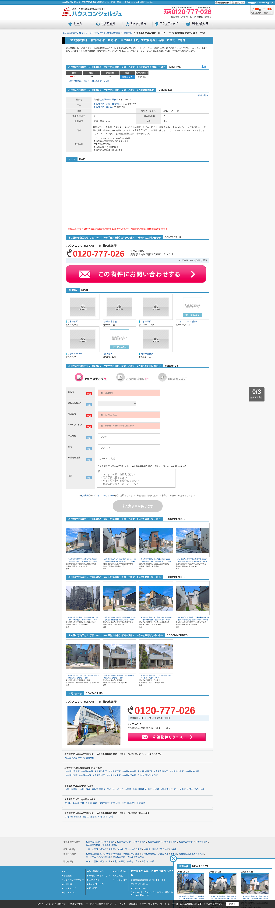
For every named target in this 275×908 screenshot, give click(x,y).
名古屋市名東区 (113, 775)
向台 (116, 99)
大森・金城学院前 (114, 103)
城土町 (182, 789)
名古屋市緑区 (98, 775)
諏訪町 (120, 849)
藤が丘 (93, 817)
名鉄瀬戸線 (99, 103)
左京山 (145, 861)
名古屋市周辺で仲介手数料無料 (79, 758)
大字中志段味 (166, 789)
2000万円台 (94, 880)
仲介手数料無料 (96, 871)
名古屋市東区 (87, 771)
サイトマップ (69, 888)
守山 (176, 789)
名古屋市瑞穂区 (160, 771)
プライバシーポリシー (103, 495)
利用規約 (85, 495)
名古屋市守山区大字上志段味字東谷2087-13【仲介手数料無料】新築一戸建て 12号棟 (255, 898)
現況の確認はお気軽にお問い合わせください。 (90, 81)
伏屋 (108, 861)
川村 (124, 803)
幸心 (196, 789)
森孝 (88, 789)
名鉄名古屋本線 (149, 854)
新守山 (68, 803)
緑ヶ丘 (120, 789)
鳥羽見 (102, 789)
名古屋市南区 (85, 775)
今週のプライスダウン (99, 875)
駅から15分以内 (96, 884)
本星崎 (122, 861)
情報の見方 (203, 95)
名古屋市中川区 (192, 771)
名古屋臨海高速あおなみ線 (191, 854)
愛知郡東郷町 (151, 775)
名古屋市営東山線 (94, 854)
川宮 (118, 803)
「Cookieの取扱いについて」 (190, 904)
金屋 (113, 803)
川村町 (141, 789)
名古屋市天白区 (129, 775)
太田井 (190, 789)
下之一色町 (130, 849)
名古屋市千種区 (72, 771)
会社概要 (67, 875)
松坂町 (156, 789)
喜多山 (109, 107)
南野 (140, 849)
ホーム (66, 871)
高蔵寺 (130, 861)
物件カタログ (69, 892)
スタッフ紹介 (120, 880)
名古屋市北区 (101, 771)
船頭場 (147, 849)
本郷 (100, 817)
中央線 (174, 854)
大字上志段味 (71, 789)
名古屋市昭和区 (145, 771)
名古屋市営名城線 (131, 854)
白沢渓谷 (131, 803)
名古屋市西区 (114, 771)
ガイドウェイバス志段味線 (98, 857)
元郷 (134, 789)
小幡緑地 (141, 803)
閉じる (232, 904)
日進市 (141, 775)
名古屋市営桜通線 (112, 854)
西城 (109, 789)
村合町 (148, 789)
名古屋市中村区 (129, 771)
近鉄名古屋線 (119, 857)
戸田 (88, 861)
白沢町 (128, 789)
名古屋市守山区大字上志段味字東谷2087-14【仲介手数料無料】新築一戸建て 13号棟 (223, 898)
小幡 (202, 789)
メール (104, 458)
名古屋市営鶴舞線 (135, 857)
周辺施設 (118, 875)
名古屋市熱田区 (176, 771)
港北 (115, 861)
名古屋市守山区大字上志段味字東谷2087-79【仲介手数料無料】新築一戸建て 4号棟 (191, 898)
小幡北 (82, 789)
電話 (113, 458)
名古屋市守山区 (107, 99)
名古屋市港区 (71, 775)
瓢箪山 (76, 803)
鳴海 (102, 861)
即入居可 (93, 888)
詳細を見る (127, 77)
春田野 (112, 849)
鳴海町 (103, 849)
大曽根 (95, 861)
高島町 (95, 789)
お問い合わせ (120, 871)
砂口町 (155, 849)
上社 (105, 817)
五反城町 (164, 849)
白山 (114, 789)
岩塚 (137, 861)
